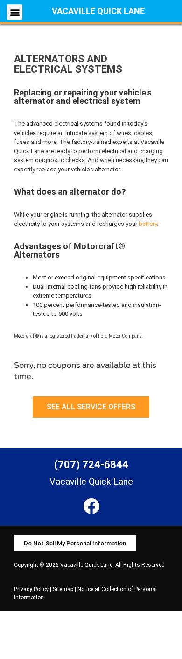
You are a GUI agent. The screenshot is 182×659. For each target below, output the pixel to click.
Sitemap (63, 589)
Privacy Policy (31, 589)
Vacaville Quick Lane (98, 11)
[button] (14, 12)
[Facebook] (91, 506)
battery (148, 223)
